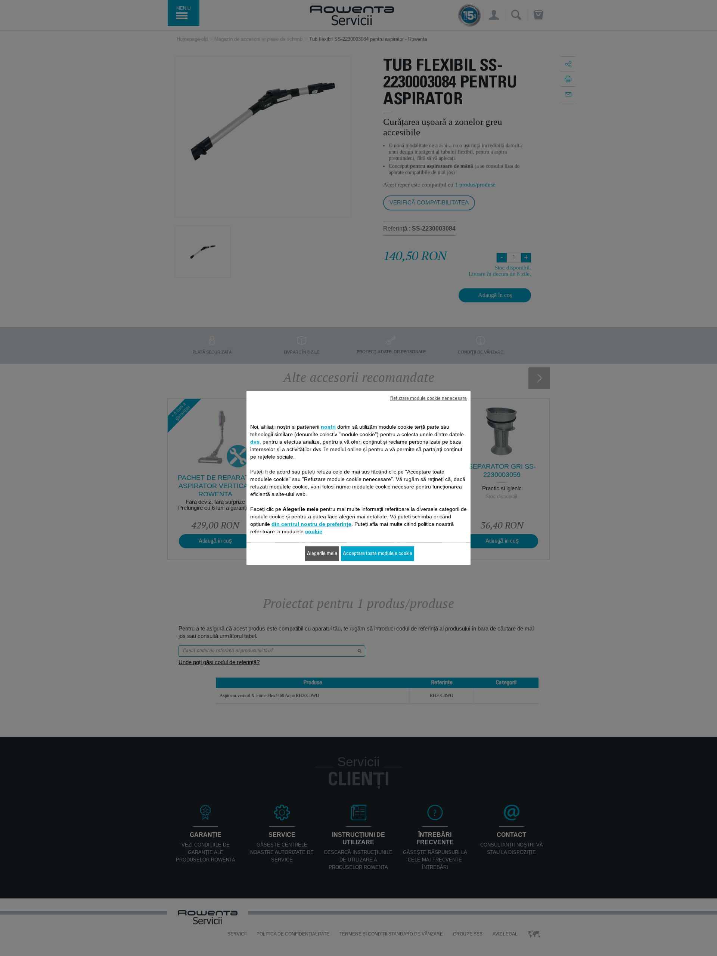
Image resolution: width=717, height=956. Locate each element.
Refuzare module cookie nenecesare (428, 398)
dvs (255, 442)
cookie (313, 531)
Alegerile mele (322, 553)
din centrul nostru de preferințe (311, 524)
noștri (328, 427)
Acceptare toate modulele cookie (377, 553)
